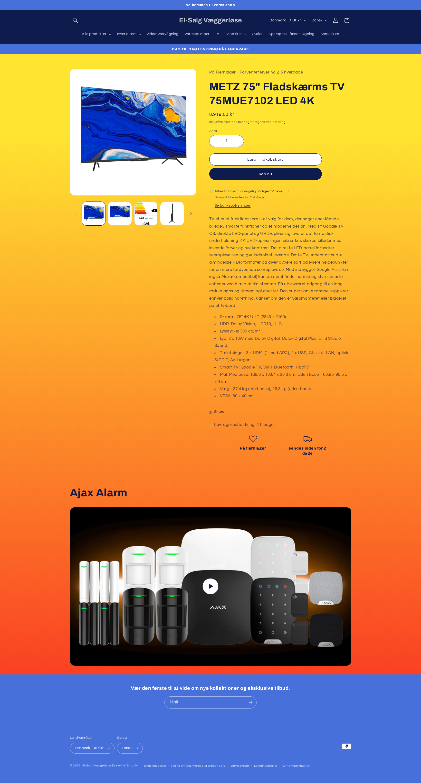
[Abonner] (250, 702)
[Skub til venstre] (75, 213)
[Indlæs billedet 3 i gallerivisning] (146, 213)
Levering (243, 122)
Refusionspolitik (154, 766)
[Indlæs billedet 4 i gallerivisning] (172, 213)
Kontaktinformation (296, 766)
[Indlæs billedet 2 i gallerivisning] (120, 213)
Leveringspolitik (265, 766)
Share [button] (219, 412)
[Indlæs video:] (210, 586)
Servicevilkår (239, 766)
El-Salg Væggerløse (96, 765)
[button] (75, 20)
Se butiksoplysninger (233, 205)
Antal (213, 131)
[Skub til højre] (191, 213)
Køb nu (265, 174)
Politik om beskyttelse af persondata (198, 766)
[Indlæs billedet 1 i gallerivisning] (93, 213)
